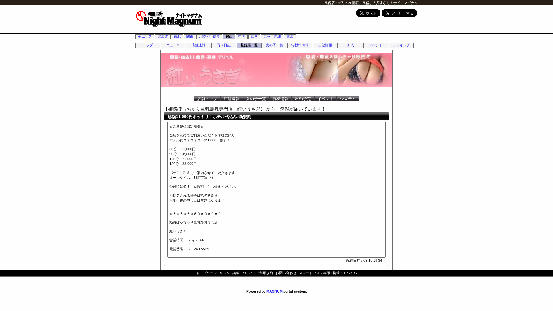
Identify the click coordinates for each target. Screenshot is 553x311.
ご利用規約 (264, 273)
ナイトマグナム (405, 3)
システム (348, 98)
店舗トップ (207, 98)
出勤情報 (325, 45)
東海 (290, 37)
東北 (177, 37)
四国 (254, 37)
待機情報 (280, 98)
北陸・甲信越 (209, 37)
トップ (148, 45)
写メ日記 (224, 45)
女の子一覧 (274, 45)
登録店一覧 (249, 45)
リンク (224, 273)
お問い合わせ (286, 273)
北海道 (163, 37)
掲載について (242, 273)
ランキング (401, 45)
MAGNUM (274, 291)
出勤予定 (303, 98)
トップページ (206, 273)
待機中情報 (299, 45)
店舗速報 (198, 45)
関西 (229, 37)
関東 (189, 37)
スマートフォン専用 (314, 273)
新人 (350, 45)
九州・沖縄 (272, 37)
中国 (241, 37)
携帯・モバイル (345, 273)
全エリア (145, 37)
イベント (376, 45)
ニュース (173, 45)
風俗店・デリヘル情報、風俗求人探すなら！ (358, 3)
